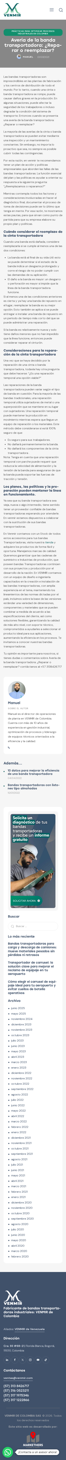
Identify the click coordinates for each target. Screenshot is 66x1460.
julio (17, 1040)
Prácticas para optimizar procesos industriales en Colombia (33, 32)
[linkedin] (7, 1360)
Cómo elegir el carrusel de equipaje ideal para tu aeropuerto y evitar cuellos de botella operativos (32, 987)
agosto (19, 1094)
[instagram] (30, 1360)
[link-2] (9, 748)
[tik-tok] (45, 1360)
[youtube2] (38, 1360)
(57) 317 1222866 (16, 1400)
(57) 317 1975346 (16, 1395)
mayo (18, 1013)
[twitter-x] (22, 1360)
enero (18, 1067)
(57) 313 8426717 (16, 1386)
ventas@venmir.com (18, 1378)
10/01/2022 (14, 792)
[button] (52, 10)
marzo (19, 1062)
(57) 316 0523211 (16, 1391)
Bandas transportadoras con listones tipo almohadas (34, 786)
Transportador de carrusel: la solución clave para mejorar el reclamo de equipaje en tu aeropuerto (31, 968)
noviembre (22, 1019)
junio (18, 1008)
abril (17, 1057)
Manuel (14, 703)
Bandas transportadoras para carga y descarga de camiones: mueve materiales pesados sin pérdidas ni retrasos (32, 949)
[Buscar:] (33, 926)
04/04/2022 (15, 778)
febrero (19, 1127)
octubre (20, 1035)
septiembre (22, 1089)
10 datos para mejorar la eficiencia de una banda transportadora (33, 772)
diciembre (21, 1024)
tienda (48, 542)
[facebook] (14, 1360)
